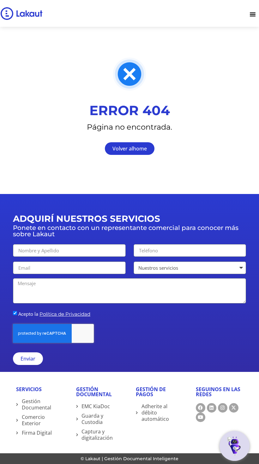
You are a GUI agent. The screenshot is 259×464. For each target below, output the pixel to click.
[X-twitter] (233, 408)
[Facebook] (200, 408)
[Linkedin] (211, 408)
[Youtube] (200, 417)
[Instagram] (222, 408)
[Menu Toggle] (254, 13)
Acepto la (54, 314)
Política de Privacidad (64, 314)
